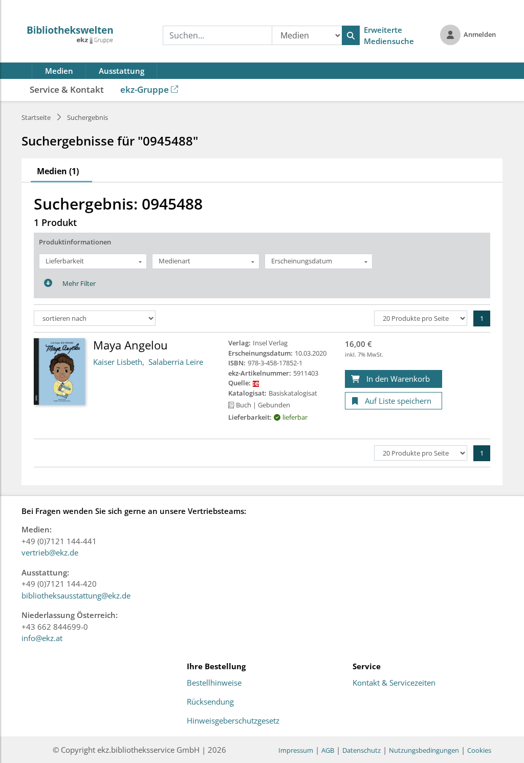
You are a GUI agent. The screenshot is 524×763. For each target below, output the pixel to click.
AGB (327, 750)
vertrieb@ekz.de (49, 552)
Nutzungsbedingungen (424, 750)
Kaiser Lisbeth (117, 362)
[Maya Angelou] (59, 371)
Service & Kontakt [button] (67, 89)
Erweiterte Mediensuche (389, 36)
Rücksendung (210, 702)
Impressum (295, 750)
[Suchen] (351, 35)
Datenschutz (361, 750)
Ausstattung (121, 71)
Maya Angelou (130, 345)
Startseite (36, 117)
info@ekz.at (41, 638)
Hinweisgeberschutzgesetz (233, 721)
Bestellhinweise (214, 683)
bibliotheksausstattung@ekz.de (75, 595)
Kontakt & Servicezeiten (394, 683)
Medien (59, 71)
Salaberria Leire (175, 362)
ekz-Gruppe (144, 89)
